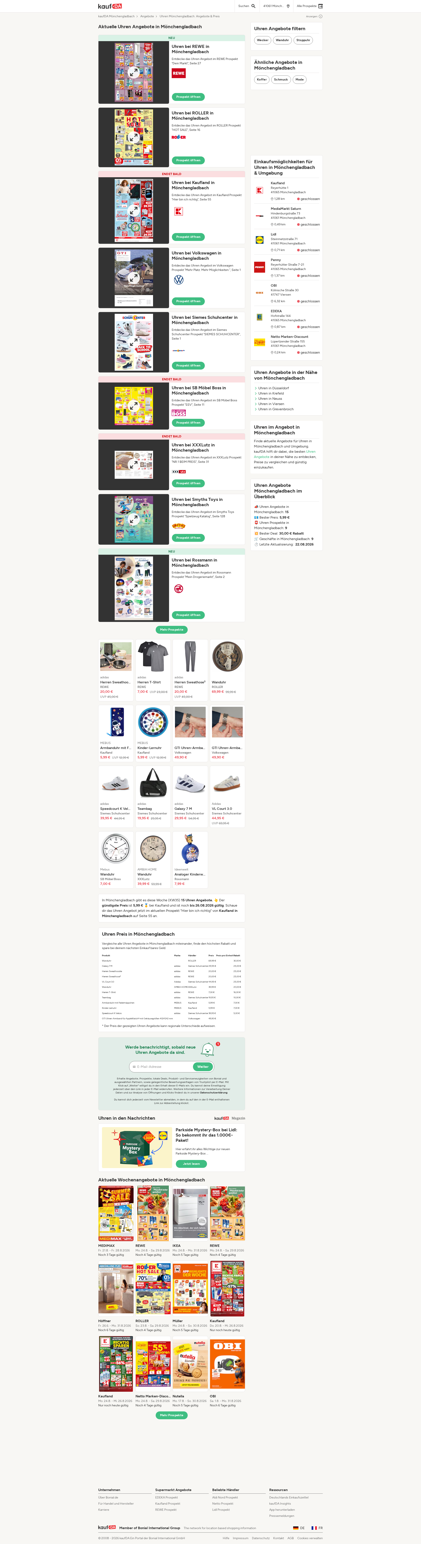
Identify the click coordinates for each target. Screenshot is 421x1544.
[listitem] (116, 670)
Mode (300, 79)
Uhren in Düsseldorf (273, 388)
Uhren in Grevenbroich (276, 409)
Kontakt (278, 1538)
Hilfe (226, 1538)
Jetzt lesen (191, 1164)
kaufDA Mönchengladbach (116, 16)
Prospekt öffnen (188, 97)
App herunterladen (282, 1510)
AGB (290, 1538)
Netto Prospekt (222, 1503)
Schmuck (281, 79)
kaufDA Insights (280, 1503)
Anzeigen (312, 16)
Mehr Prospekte (172, 630)
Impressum (240, 1538)
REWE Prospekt (166, 1510)
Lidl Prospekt (221, 1510)
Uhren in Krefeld (271, 393)
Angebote (147, 16)
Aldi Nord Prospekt (225, 1497)
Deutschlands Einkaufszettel (289, 1497)
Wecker (262, 40)
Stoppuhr (303, 40)
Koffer (262, 79)
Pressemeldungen (281, 1516)
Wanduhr (282, 40)
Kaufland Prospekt (167, 1503)
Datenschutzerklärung (213, 1092)
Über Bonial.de (108, 1497)
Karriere (103, 1510)
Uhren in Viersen (271, 404)
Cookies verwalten (310, 1538)
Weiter (203, 1067)
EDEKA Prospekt (166, 1497)
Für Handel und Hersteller (116, 1503)
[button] (171, 69)
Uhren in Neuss (270, 399)
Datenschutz (261, 1538)
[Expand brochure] (133, 72)
